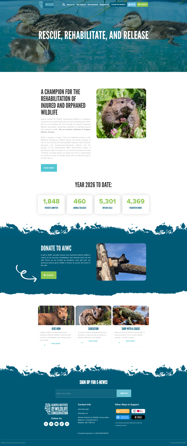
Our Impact (81, 5)
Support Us (104, 5)
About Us (71, 5)
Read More (56, 344)
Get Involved (93, 5)
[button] (64, 4)
